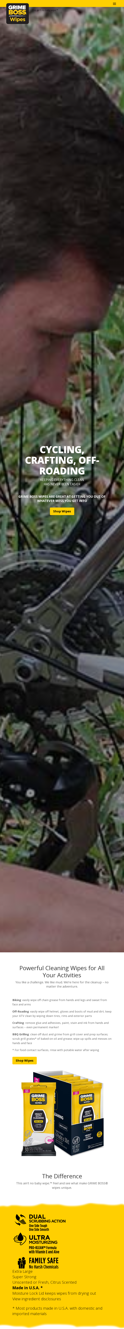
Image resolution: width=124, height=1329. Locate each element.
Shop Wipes (62, 511)
